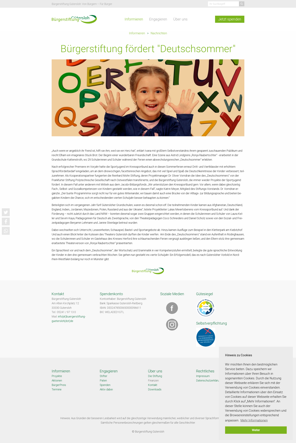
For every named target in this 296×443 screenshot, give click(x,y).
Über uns (180, 19)
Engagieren (158, 19)
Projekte (57, 376)
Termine (57, 389)
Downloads (154, 389)
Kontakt (152, 385)
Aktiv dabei (106, 389)
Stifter (103, 376)
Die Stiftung (155, 376)
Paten (103, 380)
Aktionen (57, 380)
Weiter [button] (256, 430)
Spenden (105, 385)
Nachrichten (159, 33)
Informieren (134, 19)
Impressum (203, 376)
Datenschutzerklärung (209, 380)
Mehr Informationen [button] (254, 420)
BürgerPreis (59, 385)
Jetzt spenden (229, 19)
